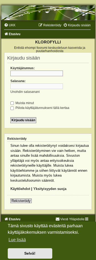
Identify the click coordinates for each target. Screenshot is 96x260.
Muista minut (24, 103)
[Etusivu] (48, 12)
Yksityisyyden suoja (49, 189)
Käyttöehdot (20, 189)
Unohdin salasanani (25, 92)
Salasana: (18, 81)
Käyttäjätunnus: (22, 68)
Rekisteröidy (21, 201)
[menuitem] (9, 25)
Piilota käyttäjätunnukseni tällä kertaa (42, 108)
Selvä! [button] (29, 253)
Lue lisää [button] (17, 239)
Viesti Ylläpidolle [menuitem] (72, 219)
